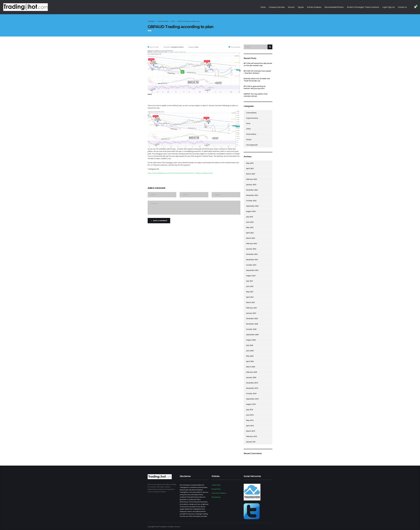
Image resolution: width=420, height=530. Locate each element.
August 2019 (251, 404)
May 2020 (249, 356)
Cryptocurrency (252, 118)
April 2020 (250, 361)
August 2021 (251, 276)
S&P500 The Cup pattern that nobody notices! (256, 95)
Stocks (248, 139)
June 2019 (250, 415)
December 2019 (252, 383)
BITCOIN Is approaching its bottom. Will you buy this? (255, 87)
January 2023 (251, 184)
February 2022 (251, 243)
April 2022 (250, 233)
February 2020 (251, 372)
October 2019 (251, 393)
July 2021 (249, 281)
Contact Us (402, 7)
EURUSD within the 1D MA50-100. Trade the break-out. (257, 80)
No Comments (235, 47)
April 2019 (250, 426)
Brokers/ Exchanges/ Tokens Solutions (363, 7)
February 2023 (251, 179)
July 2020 (249, 345)
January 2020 (251, 377)
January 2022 (251, 249)
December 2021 (252, 254)
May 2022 (249, 227)
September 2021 (252, 270)
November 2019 (252, 388)
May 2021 (249, 292)
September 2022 (252, 206)
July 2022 (249, 217)
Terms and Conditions (219, 493)
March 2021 (250, 302)
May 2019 (249, 420)
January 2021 (251, 313)
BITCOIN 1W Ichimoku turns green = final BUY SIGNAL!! (257, 72)
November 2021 (252, 259)
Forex (248, 123)
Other (248, 129)
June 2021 (250, 286)
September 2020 (252, 335)
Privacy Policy (216, 489)
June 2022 (250, 222)
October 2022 (251, 201)
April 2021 (250, 297)
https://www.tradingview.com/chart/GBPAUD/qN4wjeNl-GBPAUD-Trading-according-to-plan (180, 173)
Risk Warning (216, 497)
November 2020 (252, 324)
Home (263, 7)
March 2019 (250, 431)
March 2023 (250, 174)
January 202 (250, 442)
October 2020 (251, 329)
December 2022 (252, 190)
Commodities (251, 113)
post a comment (160, 221)
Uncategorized (251, 145)
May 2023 (249, 163)
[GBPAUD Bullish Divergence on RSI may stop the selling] (194, 129)
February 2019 (251, 436)
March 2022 (250, 238)
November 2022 (252, 195)
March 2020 (250, 367)
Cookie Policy (216, 485)
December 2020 (252, 318)
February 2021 (251, 308)
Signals (301, 7)
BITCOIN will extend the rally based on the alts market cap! (258, 64)
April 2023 (250, 168)
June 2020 (250, 351)
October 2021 (251, 265)
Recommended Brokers (334, 7)
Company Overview (277, 7)
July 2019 (249, 410)
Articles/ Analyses (314, 7)
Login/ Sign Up (388, 7)
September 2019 (252, 399)
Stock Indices (251, 134)
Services (291, 7)
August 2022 (251, 211)
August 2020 (251, 340)
